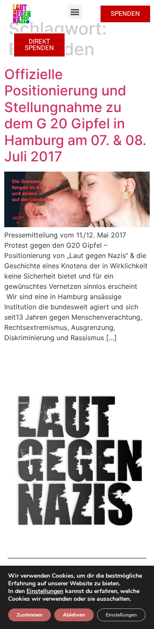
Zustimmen (29, 614)
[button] (75, 12)
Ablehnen (74, 614)
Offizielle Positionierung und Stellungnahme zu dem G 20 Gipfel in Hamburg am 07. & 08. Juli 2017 (75, 115)
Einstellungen (45, 591)
